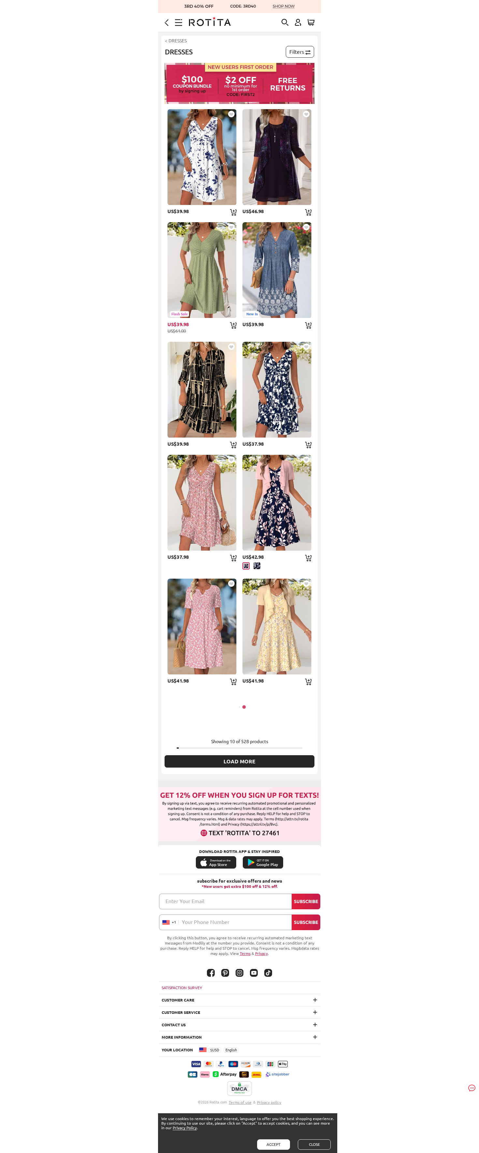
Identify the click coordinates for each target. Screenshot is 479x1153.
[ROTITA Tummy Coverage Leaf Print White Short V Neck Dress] (202, 157)
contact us (174, 1025)
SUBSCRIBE (306, 901)
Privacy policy (269, 1102)
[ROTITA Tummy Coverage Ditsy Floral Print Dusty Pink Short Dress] (202, 503)
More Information (182, 1037)
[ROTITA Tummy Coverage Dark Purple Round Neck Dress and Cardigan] (277, 157)
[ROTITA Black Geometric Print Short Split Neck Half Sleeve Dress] (202, 390)
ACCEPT (274, 1144)
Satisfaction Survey (182, 988)
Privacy (261, 953)
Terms (245, 953)
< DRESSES (176, 40)
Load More (239, 761)
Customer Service (181, 1012)
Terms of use (240, 1102)
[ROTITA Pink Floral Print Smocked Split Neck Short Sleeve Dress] (202, 626)
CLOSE (314, 1144)
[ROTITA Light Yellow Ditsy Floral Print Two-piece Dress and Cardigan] (277, 626)
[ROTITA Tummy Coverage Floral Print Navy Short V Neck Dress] (277, 390)
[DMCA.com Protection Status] (239, 1088)
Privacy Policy (185, 1128)
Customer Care (178, 1000)
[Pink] (246, 565)
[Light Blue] (257, 565)
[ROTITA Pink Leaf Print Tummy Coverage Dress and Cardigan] (277, 503)
